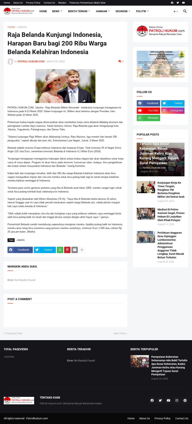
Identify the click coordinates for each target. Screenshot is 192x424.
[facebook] (172, 3)
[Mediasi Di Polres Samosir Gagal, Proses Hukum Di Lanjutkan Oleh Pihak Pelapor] (146, 214)
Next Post (119, 333)
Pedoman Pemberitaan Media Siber (88, 2)
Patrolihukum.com (37, 418)
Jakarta (22, 27)
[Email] (74, 250)
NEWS (55, 11)
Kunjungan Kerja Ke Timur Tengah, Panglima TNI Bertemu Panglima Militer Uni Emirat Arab (171, 189)
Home (7, 2)
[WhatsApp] (60, 250)
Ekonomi (122, 11)
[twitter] (178, 3)
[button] (176, 11)
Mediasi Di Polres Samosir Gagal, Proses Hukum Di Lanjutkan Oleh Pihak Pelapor (171, 215)
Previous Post (14, 333)
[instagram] (177, 400)
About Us (18, 2)
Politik (141, 11)
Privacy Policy (33, 2)
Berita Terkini (77, 11)
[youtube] (183, 3)
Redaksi (62, 2)
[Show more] (82, 250)
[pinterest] (185, 400)
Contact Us (49, 2)
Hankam (101, 11)
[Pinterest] (67, 250)
